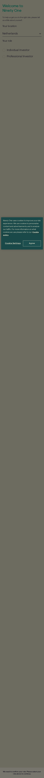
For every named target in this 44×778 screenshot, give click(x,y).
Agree (32, 243)
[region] (22, 233)
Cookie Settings (13, 243)
